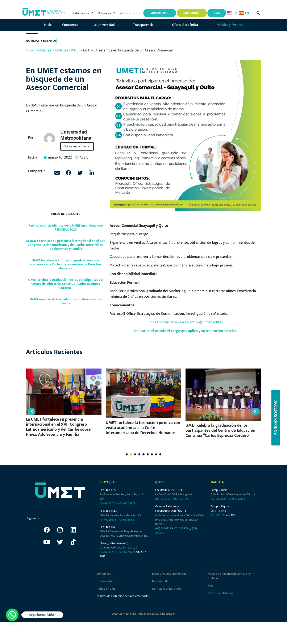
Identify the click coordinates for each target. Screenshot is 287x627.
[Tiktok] (73, 542)
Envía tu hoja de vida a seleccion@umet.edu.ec (185, 322)
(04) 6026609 (126, 503)
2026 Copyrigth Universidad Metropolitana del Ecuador (143, 613)
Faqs (210, 585)
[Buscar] (258, 13)
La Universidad (105, 581)
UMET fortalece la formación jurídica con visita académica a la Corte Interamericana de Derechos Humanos (65, 264)
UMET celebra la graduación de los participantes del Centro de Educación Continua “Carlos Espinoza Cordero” (65, 284)
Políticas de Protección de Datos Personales (123, 596)
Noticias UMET (67, 50)
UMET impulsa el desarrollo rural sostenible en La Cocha (65, 301)
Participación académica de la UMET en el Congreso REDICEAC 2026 (65, 227)
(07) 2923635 (218, 498)
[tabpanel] (64, 404)
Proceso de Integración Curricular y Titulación (228, 576)
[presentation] (127, 454)
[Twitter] (60, 542)
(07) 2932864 (237, 498)
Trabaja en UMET (106, 588)
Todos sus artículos (77, 146)
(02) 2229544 (182, 528)
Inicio (30, 50)
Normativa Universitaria (166, 588)
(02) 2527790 (181, 498)
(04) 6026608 (108, 519)
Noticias (44, 50)
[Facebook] (47, 530)
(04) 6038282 (108, 503)
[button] (83, 13)
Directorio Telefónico (220, 593)
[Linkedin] (73, 530)
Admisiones (103, 573)
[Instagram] (60, 530)
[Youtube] (47, 542)
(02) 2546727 (163, 528)
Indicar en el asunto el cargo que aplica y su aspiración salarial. (185, 331)
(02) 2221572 (163, 498)
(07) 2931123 (218, 515)
